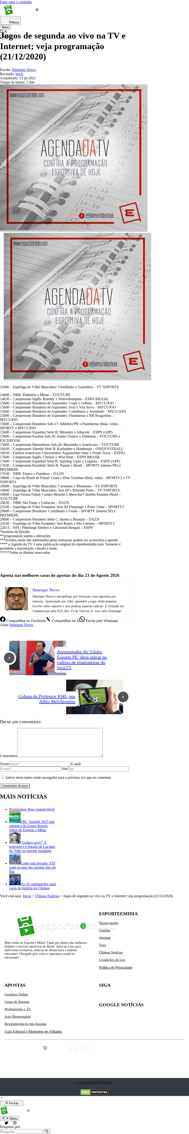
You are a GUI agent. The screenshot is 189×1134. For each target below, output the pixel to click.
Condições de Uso (112, 960)
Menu (5, 27)
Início (27, 896)
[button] (2, 1098)
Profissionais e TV (18, 1009)
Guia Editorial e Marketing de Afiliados (33, 1031)
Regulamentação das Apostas (26, 1024)
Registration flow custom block (32, 809)
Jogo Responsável (18, 1016)
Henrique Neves (21, 625)
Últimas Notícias (47, 896)
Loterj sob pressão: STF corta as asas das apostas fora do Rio (32, 867)
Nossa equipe (108, 923)
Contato (104, 930)
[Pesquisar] (47, 1131)
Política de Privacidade (115, 967)
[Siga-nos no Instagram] (112, 996)
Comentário (8, 756)
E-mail (76, 764)
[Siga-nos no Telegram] (141, 996)
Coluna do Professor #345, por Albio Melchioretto (46, 699)
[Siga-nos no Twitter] (102, 996)
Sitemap (105, 937)
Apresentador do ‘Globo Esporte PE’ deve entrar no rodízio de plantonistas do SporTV (82, 659)
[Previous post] (9, 658)
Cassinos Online (16, 994)
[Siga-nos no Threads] (132, 996)
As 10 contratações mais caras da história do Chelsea (32, 886)
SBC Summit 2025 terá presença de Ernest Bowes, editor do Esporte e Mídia (32, 826)
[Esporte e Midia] (28, 14)
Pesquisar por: (10, 1127)
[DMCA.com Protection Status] (95, 1093)
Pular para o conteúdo (16, 2)
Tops (102, 945)
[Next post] (123, 697)
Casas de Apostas (17, 1002)
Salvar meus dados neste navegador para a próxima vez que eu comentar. (58, 777)
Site (65, 769)
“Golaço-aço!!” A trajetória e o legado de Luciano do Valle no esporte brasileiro (32, 847)
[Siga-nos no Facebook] (122, 996)
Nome (4, 764)
